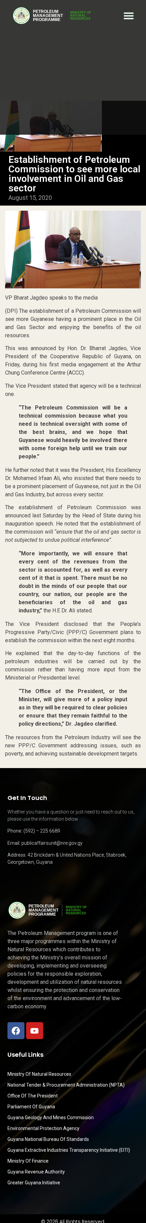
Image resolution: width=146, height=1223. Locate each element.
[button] (129, 15)
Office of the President (32, 1095)
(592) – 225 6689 (41, 831)
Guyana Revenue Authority (36, 1171)
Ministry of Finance (28, 1161)
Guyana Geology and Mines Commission (50, 1117)
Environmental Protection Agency (43, 1128)
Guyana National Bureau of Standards (48, 1139)
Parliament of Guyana (31, 1106)
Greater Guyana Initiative (33, 1182)
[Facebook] (15, 1030)
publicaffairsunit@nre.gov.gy (52, 843)
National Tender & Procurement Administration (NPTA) (66, 1085)
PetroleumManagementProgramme (48, 15)
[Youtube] (34, 1030)
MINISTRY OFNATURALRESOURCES (80, 15)
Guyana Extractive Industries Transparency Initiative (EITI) (68, 1150)
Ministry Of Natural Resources (39, 1074)
